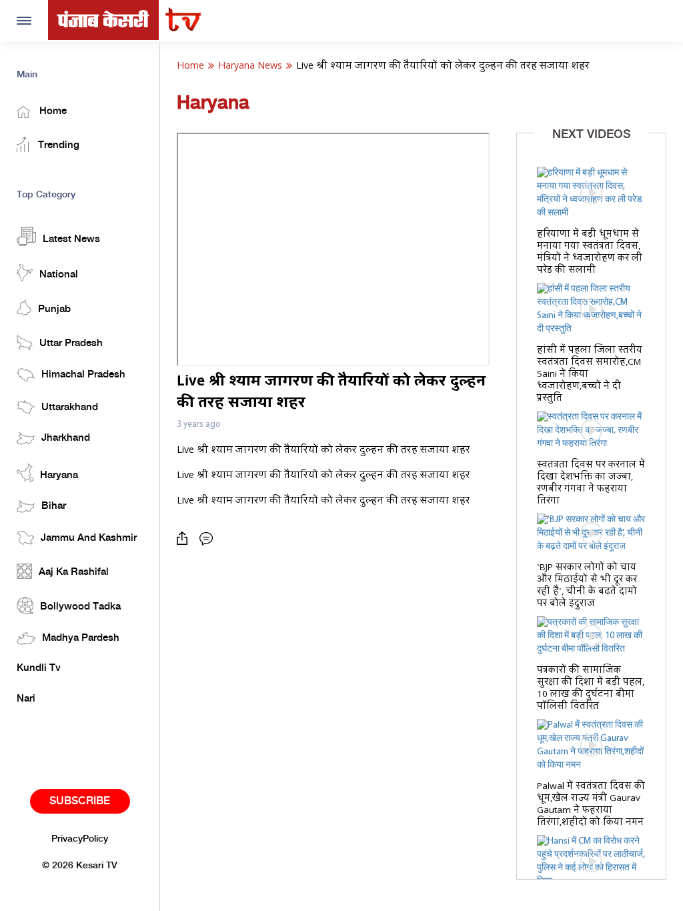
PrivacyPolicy (79, 839)
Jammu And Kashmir (89, 538)
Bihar (53, 506)
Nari (26, 699)
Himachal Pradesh (83, 374)
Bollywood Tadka (80, 607)
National (58, 274)
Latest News (71, 239)
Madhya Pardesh (80, 638)
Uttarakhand (69, 407)
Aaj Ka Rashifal (74, 572)
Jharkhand (65, 438)
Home (52, 111)
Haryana (59, 475)
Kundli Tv (39, 668)
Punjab (54, 309)
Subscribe (79, 801)
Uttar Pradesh (71, 343)
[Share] (185, 539)
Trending (57, 145)
